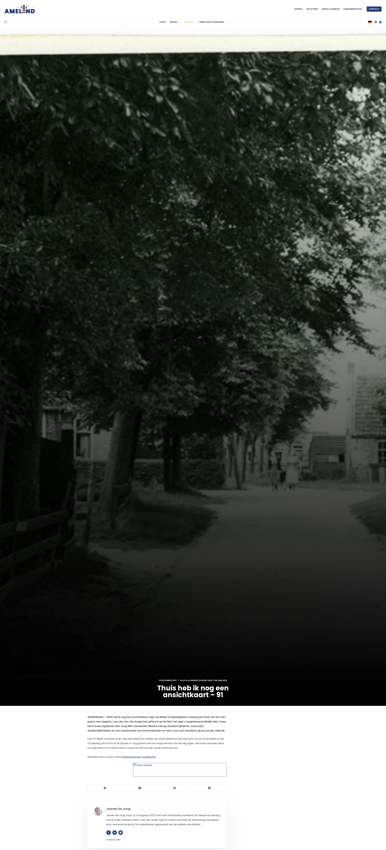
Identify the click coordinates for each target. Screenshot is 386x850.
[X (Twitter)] (380, 22)
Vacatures (312, 9)
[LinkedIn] (209, 788)
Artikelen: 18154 (113, 840)
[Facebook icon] (108, 832)
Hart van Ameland (217, 680)
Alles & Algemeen (189, 680)
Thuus (162, 22)
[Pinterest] (174, 788)
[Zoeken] (6, 22)
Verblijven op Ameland (211, 22)
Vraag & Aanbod (331, 9)
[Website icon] (114, 832)
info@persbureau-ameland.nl (138, 757)
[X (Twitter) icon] (120, 832)
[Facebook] (376, 22)
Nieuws (173, 22)
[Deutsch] (370, 22)
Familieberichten (352, 9)
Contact (374, 9)
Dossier (203, 680)
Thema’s (188, 22)
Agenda (298, 9)
